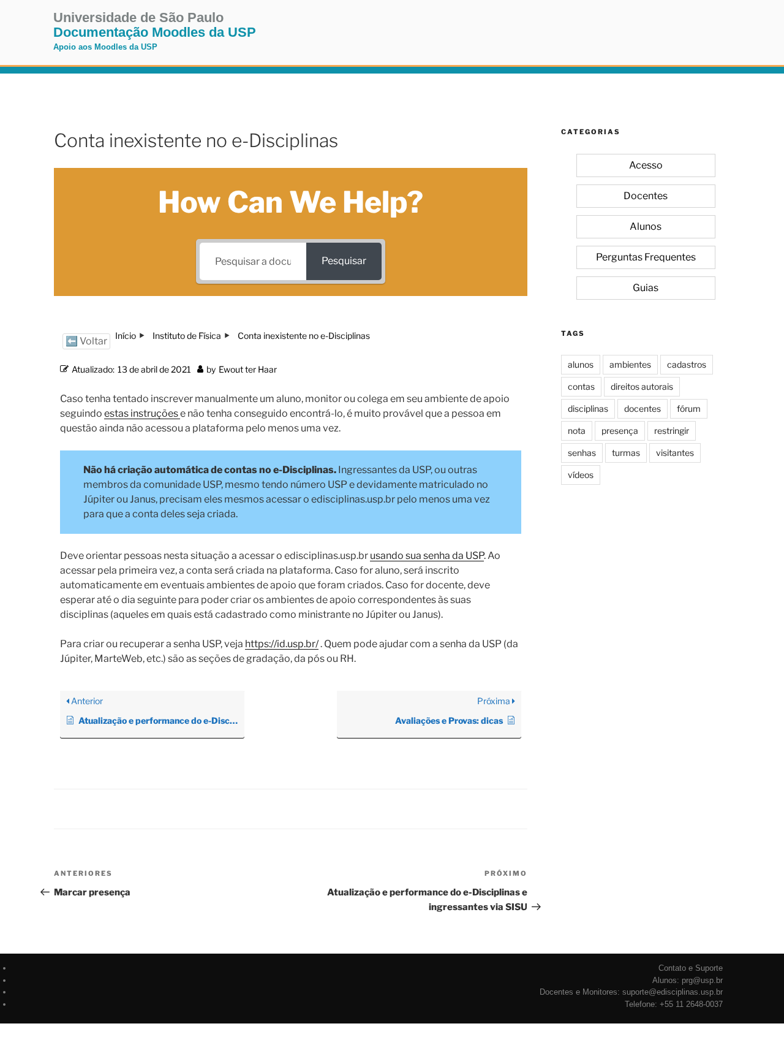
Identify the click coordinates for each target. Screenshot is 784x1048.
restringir (671, 430)
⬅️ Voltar (86, 341)
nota (577, 430)
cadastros (686, 364)
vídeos (581, 474)
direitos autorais (642, 386)
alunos (581, 364)
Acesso (646, 165)
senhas (582, 452)
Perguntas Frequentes (646, 257)
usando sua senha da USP (427, 555)
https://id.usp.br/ (281, 644)
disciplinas (588, 408)
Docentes (646, 196)
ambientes (630, 364)
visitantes (675, 452)
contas (581, 386)
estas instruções (141, 413)
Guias (645, 288)
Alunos (646, 226)
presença (619, 430)
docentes (642, 408)
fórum (689, 408)
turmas (626, 452)
